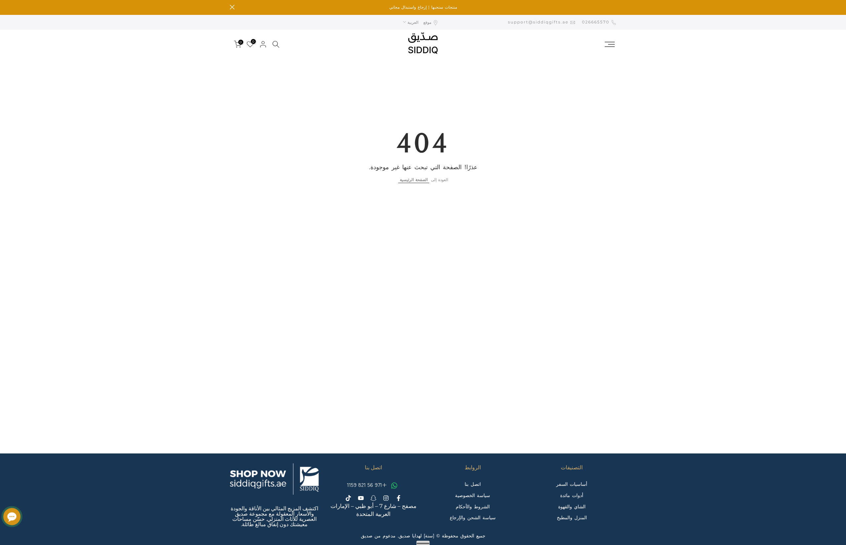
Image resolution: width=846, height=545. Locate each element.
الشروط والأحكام (473, 506)
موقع (427, 22)
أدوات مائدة (571, 495)
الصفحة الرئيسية (414, 179)
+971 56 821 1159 (368, 484)
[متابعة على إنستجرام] (386, 498)
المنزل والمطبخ (572, 518)
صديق (366, 536)
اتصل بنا (473, 484)
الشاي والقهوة (572, 506)
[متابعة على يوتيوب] (361, 498)
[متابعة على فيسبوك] (399, 498)
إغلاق (613, 7)
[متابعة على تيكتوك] (348, 498)
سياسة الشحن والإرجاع (473, 518)
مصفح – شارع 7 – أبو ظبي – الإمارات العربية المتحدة (373, 509)
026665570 (595, 21)
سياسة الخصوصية (472, 495)
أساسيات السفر (571, 484)
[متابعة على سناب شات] (373, 498)
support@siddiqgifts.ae (538, 21)
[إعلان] (423, 7)
